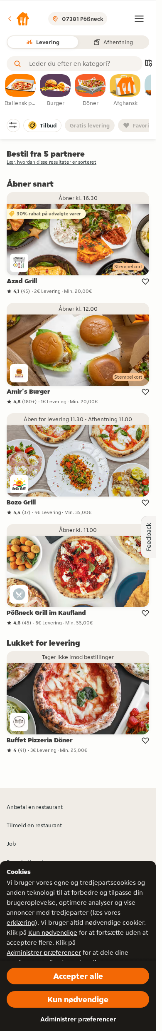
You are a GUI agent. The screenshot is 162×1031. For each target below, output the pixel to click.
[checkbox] (21, 90)
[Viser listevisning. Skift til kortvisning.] (148, 64)
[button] (18, 18)
